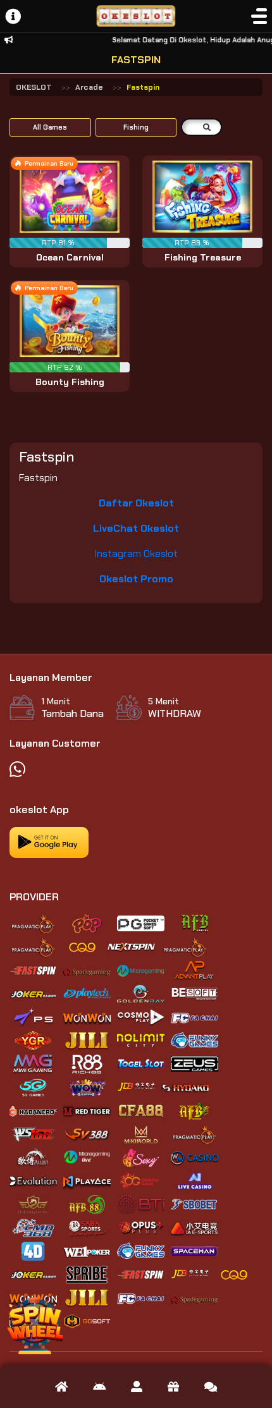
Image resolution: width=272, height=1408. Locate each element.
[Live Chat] (210, 1386)
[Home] (61, 1386)
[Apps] (99, 1386)
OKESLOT (34, 87)
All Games (50, 127)
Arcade (89, 87)
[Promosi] (173, 1386)
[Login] (136, 1386)
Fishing (136, 127)
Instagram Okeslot (136, 553)
